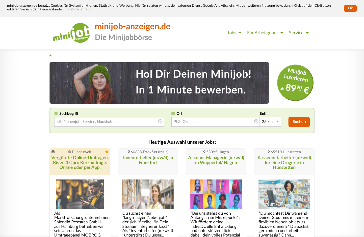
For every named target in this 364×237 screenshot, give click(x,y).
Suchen (299, 122)
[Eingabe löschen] (160, 122)
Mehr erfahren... (79, 9)
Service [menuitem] (296, 33)
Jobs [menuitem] (231, 33)
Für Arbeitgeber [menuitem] (262, 33)
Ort (179, 114)
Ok (350, 8)
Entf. (264, 114)
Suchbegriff (68, 114)
